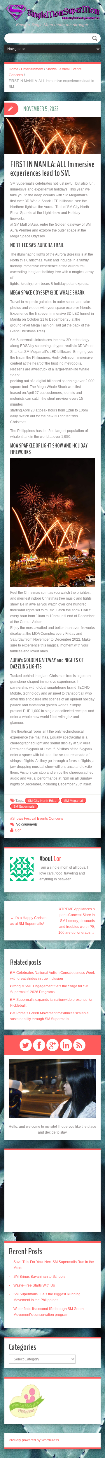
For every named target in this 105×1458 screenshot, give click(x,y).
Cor (18, 830)
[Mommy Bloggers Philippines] (27, 1401)
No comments (27, 824)
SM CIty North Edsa (42, 800)
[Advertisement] (52, 1191)
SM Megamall (73, 800)
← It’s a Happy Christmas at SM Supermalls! (28, 921)
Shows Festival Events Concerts (37, 818)
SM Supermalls (24, 806)
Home (13, 69)
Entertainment (32, 69)
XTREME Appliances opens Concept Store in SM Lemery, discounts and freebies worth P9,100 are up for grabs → (76, 921)
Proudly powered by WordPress (34, 1440)
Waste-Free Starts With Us (34, 1285)
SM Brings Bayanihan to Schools (39, 1277)
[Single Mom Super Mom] (52, 13)
